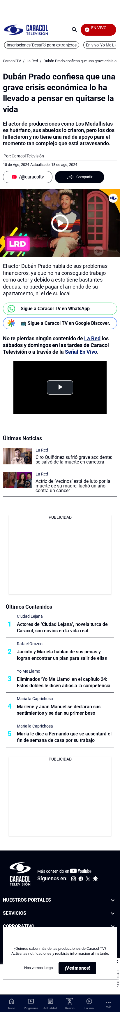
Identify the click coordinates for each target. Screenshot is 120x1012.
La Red (32, 61)
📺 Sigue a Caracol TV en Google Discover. (65, 323)
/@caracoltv (31, 177)
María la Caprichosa (35, 698)
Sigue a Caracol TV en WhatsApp (55, 308)
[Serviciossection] (112, 913)
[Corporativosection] (112, 927)
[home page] (26, 30)
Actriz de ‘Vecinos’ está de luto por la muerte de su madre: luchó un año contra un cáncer (73, 485)
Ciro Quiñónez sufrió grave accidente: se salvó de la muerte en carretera (74, 459)
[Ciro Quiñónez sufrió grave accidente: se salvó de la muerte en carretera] (17, 456)
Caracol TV (12, 61)
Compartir (84, 177)
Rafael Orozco (30, 643)
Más (108, 1006)
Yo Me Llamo (28, 671)
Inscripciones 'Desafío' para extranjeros (42, 45)
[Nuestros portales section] (112, 900)
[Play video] (60, 223)
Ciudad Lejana (30, 616)
